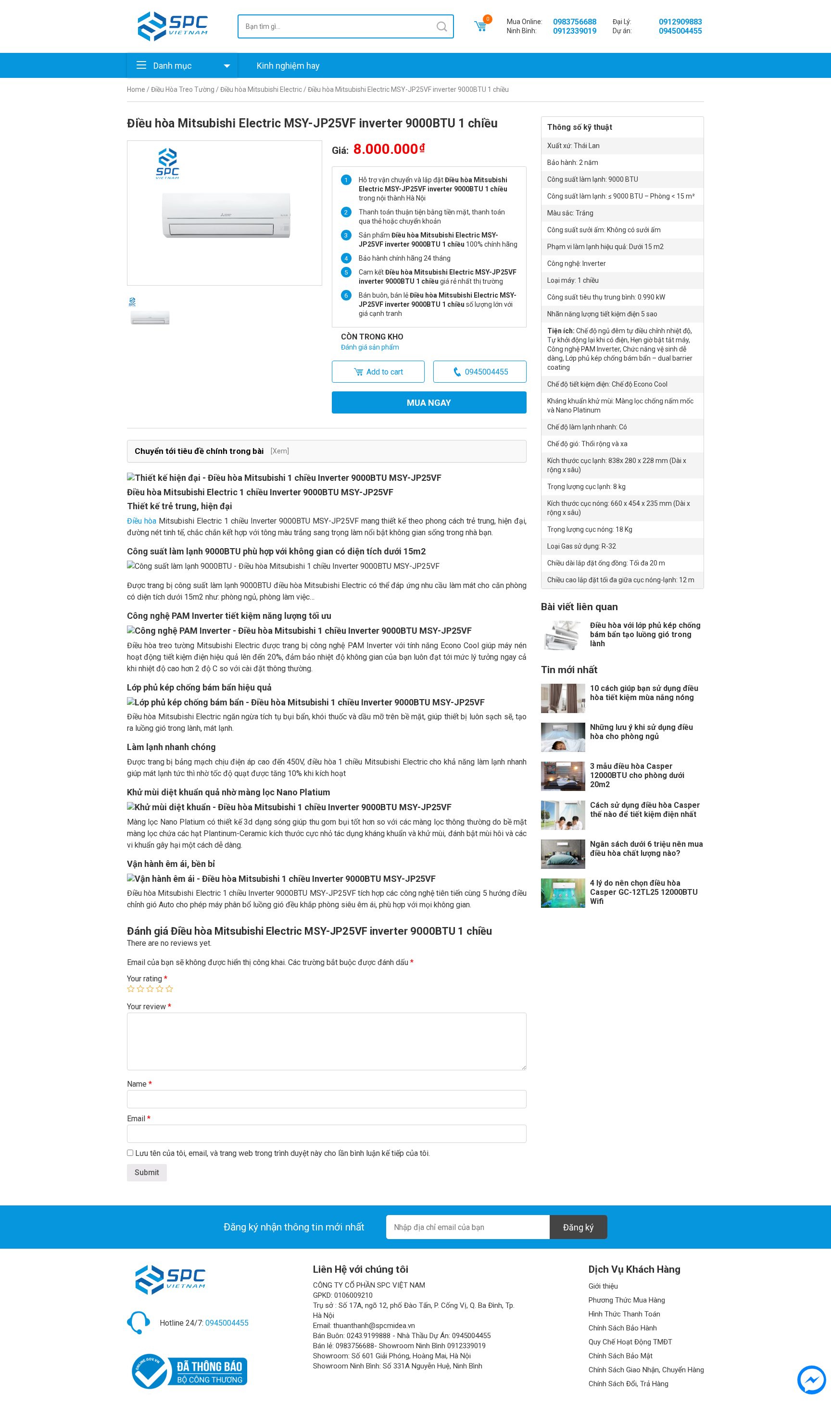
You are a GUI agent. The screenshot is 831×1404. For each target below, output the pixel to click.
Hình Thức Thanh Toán (624, 1314)
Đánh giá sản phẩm (370, 347)
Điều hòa (141, 521)
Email (139, 1118)
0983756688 (574, 21)
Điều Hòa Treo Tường (182, 89)
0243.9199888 (368, 1335)
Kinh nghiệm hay (288, 66)
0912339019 (574, 31)
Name (139, 1084)
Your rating (147, 978)
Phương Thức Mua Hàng (627, 1300)
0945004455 (680, 31)
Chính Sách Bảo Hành (623, 1328)
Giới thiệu (603, 1286)
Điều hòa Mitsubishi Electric (261, 89)
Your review (149, 1006)
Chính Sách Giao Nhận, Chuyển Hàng (646, 1370)
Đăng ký (578, 1227)
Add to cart (384, 371)
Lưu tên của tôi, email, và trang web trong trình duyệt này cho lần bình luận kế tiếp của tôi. (282, 1153)
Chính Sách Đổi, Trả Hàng (628, 1383)
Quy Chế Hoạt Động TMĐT (630, 1342)
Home (136, 89)
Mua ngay (429, 403)
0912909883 (680, 21)
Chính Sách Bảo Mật (621, 1356)
